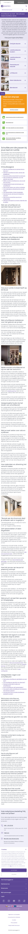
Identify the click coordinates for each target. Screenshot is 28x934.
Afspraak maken (14, 109)
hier (11, 866)
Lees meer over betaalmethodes (13, 909)
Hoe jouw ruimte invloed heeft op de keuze (14, 176)
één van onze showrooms (16, 662)
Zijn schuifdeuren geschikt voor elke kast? (14, 682)
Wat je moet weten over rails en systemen (14, 187)
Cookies (14, 920)
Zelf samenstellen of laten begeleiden (13, 192)
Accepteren (14, 870)
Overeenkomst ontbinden (14, 917)
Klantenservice (21, 2)
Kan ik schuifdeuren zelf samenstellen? (13, 687)
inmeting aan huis (11, 391)
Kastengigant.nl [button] (7, 2)
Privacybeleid (14, 922)
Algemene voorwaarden (14, 914)
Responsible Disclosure (14, 925)
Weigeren (14, 874)
